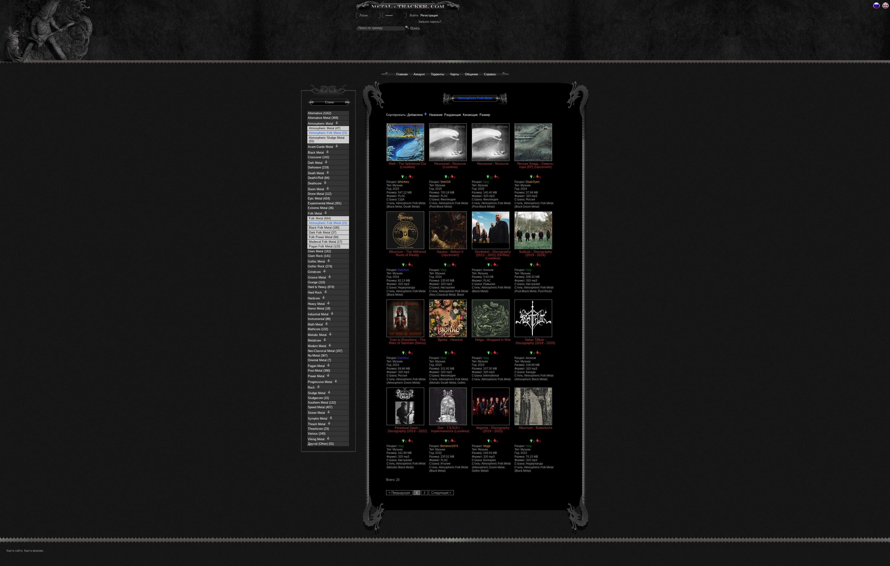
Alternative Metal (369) (323, 118)
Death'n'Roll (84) (318, 178)
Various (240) (316, 433)
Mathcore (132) (318, 329)
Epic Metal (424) (319, 198)
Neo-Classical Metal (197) (325, 351)
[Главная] (42, 30)
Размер (485, 115)
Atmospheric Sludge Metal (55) (326, 139)
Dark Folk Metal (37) (322, 232)
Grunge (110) (316, 282)
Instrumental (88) (319, 319)
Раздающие (452, 115)
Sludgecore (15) (318, 398)
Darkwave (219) (318, 167)
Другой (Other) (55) (321, 444)
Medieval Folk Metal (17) (325, 241)
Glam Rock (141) (319, 256)
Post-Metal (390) (319, 370)
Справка (490, 74)
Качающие (470, 115)
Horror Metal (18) (319, 308)
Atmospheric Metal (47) (324, 128)
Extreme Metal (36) (321, 208)
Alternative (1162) (319, 113)
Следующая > (441, 492)
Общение (471, 74)
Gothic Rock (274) (320, 266)
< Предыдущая (399, 492)
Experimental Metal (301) (324, 203)
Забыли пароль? (429, 21)
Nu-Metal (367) (317, 355)
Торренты (437, 74)
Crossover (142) (318, 157)
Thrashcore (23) (318, 428)
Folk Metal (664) (320, 218)
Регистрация (429, 15)
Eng (885, 5)
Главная (402, 74)
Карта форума (33, 550)
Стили (329, 102)
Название (435, 115)
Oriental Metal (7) (319, 360)
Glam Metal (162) (319, 251)
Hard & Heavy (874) (321, 287)
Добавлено (415, 115)
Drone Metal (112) (319, 194)
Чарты (454, 74)
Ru (876, 5)
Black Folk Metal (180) (324, 227)
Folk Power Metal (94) (323, 237)
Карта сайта (14, 550)
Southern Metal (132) (322, 402)
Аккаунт (419, 74)
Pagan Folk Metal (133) (324, 246)
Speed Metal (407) (320, 407)
